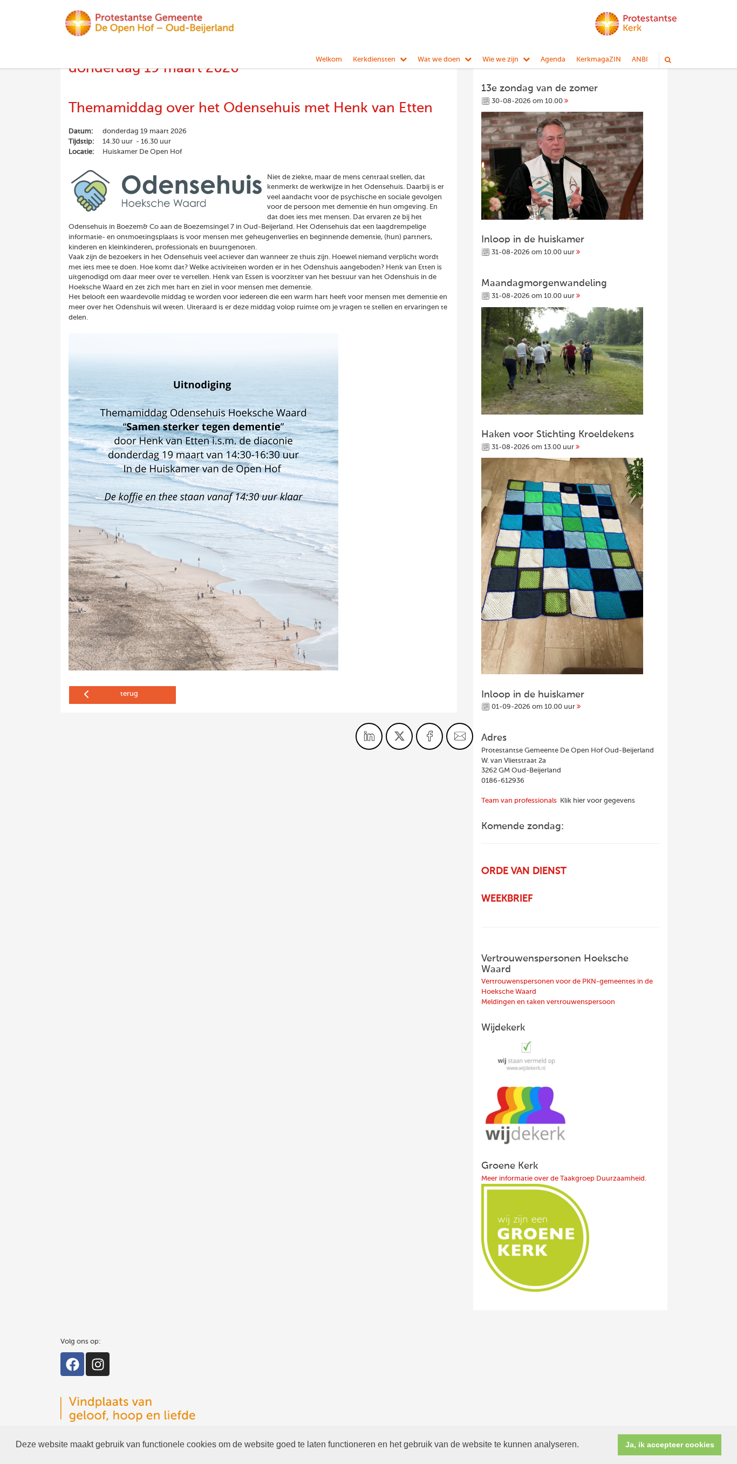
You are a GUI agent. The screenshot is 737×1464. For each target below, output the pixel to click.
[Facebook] (72, 1364)
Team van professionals (519, 800)
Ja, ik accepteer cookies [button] (669, 1444)
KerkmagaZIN (598, 59)
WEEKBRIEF (507, 899)
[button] (582, 1445)
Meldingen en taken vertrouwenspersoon (548, 1002)
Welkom (329, 59)
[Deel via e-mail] (459, 736)
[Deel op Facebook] (429, 736)
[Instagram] (98, 1364)
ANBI (640, 59)
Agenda (553, 59)
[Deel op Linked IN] (369, 736)
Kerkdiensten (374, 59)
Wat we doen (439, 59)
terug (129, 693)
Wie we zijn (500, 59)
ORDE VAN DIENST (524, 871)
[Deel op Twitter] (399, 736)
